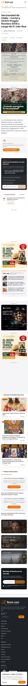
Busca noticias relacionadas (9, 180)
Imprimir (4, 40)
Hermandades (4, 628)
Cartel (9, 12)
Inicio (2, 6)
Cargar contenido (15, 487)
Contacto (3, 654)
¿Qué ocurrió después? (8, 182)
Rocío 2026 (4, 623)
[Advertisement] (14, 225)
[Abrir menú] (25, 2)
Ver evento (11, 203)
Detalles (20, 678)
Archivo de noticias (5, 656)
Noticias (6, 6)
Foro (2, 638)
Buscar (2, 649)
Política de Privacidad (13, 585)
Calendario (21, 194)
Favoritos (3, 652)
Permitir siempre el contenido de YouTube (15, 490)
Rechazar (4, 682)
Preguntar (21, 186)
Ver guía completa (10, 150)
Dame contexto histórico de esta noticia (11, 177)
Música (2, 636)
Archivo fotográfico (5, 659)
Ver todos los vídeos (6, 474)
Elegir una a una (15, 678)
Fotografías (3, 633)
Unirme (21, 616)
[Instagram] (6, 613)
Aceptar (22, 682)
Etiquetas (3, 661)
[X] (4, 613)
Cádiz (11, 6)
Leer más (22, 416)
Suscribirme (20, 582)
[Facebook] (2, 613)
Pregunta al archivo (5, 647)
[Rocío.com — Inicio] (7, 2)
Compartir (5, 37)
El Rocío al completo (6, 631)
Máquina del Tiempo (6, 644)
